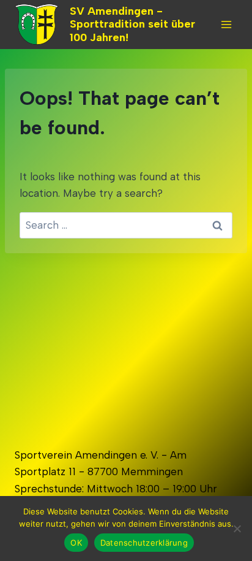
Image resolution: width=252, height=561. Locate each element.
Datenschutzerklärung (144, 543)
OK (76, 543)
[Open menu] (226, 24)
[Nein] (237, 528)
